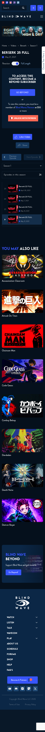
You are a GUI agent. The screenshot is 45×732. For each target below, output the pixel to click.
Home (4, 45)
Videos (13, 45)
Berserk (23, 45)
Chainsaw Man (8, 350)
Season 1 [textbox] (7, 165)
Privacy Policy (30, 704)
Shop (10, 659)
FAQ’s (10, 670)
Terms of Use (14, 704)
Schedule (12, 649)
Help (9, 664)
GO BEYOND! (22, 92)
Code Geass (7, 385)
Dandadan (6, 455)
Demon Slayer (8, 525)
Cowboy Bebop (9, 420)
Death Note (7, 490)
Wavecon (12, 633)
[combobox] (22, 166)
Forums (11, 654)
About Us (12, 643)
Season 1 (33, 45)
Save (33, 150)
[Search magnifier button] (23, 8)
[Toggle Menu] (41, 16)
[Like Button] (22, 137)
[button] (16, 16)
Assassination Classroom (13, 281)
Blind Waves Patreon (25, 107)
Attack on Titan (9, 315)
